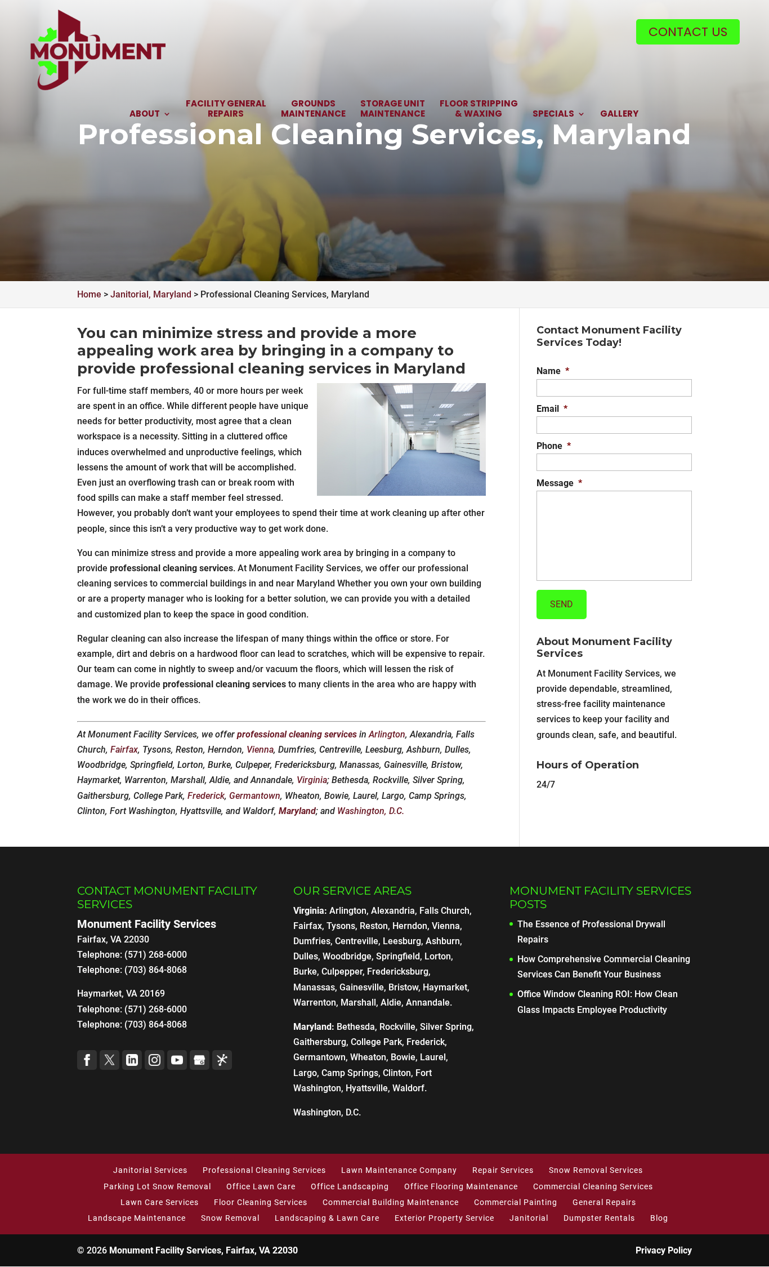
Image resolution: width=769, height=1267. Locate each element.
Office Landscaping (350, 1186)
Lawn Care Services (159, 1202)
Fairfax (124, 749)
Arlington (387, 734)
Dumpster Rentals (599, 1217)
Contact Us (688, 32)
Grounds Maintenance (313, 109)
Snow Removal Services (596, 1170)
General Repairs (604, 1202)
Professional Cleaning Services (264, 1170)
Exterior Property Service (444, 1217)
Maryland (297, 811)
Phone (553, 446)
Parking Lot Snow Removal (157, 1186)
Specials (553, 114)
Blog (659, 1217)
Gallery (619, 114)
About (144, 114)
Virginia (312, 780)
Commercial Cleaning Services (593, 1186)
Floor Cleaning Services (260, 1202)
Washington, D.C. (370, 811)
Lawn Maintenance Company (399, 1170)
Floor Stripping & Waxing (479, 109)
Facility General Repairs (226, 109)
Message (559, 483)
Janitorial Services (150, 1170)
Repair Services (503, 1170)
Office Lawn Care (261, 1186)
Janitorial (528, 1217)
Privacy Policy (664, 1250)
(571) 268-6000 (155, 1009)
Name (552, 371)
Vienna (260, 749)
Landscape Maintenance (137, 1217)
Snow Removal (230, 1217)
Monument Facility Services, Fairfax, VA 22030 (203, 1250)
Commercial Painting (515, 1202)
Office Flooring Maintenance (461, 1186)
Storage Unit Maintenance (392, 109)
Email (551, 408)
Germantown (254, 795)
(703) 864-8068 (155, 1024)
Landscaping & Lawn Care (327, 1217)
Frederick (206, 795)
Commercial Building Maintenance (391, 1202)
